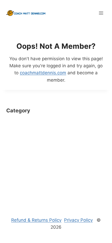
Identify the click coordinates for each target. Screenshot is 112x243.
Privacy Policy (78, 220)
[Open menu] (101, 13)
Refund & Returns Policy (36, 220)
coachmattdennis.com (43, 72)
